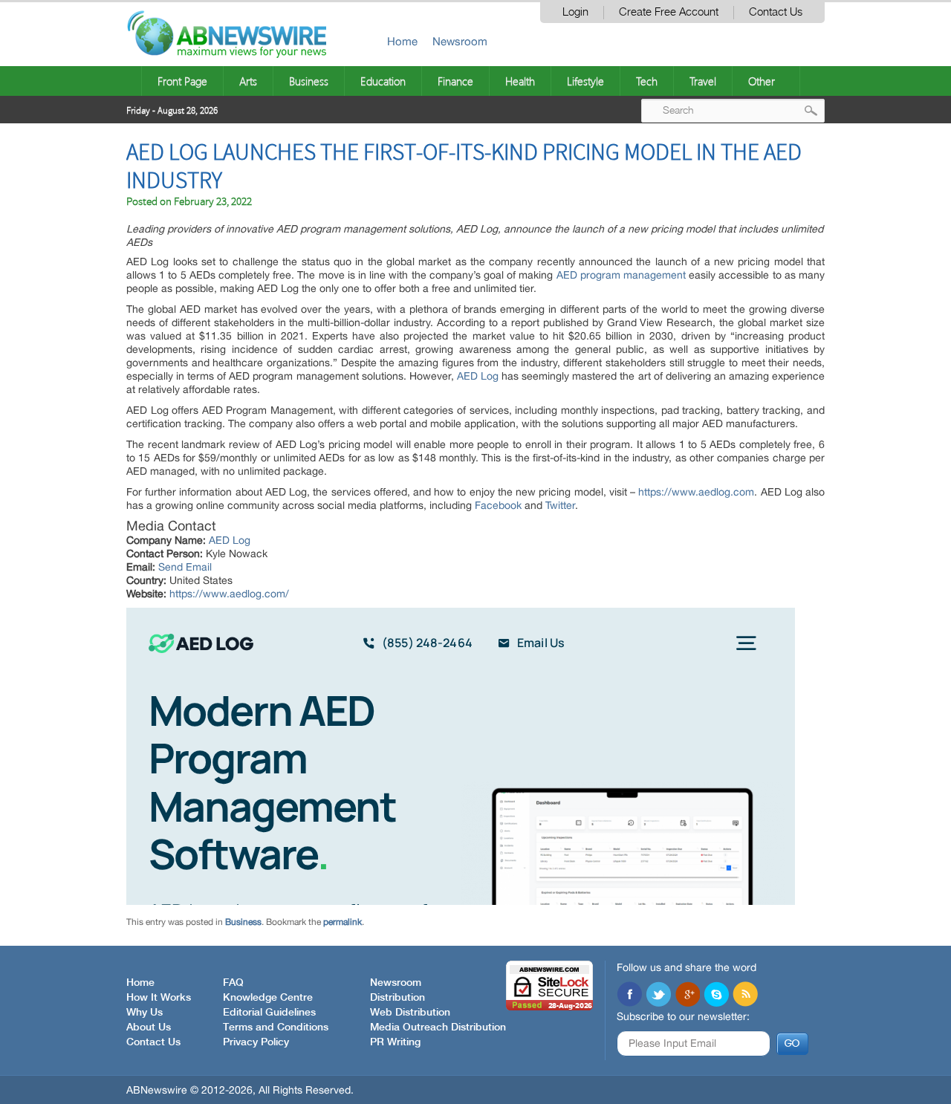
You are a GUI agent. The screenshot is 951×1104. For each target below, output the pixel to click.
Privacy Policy (256, 1042)
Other (761, 81)
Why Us (144, 1012)
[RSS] (745, 995)
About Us (148, 1027)
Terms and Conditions (275, 1027)
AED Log (478, 376)
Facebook (498, 505)
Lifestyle (585, 81)
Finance (455, 81)
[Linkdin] (687, 995)
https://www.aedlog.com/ (229, 594)
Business (308, 81)
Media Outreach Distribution (438, 1027)
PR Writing (395, 1042)
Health (520, 81)
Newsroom (459, 41)
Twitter (560, 505)
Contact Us (775, 12)
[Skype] (716, 995)
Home (402, 41)
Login (575, 12)
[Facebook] (629, 995)
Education (383, 81)
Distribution (397, 998)
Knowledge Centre (268, 998)
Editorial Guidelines (269, 1012)
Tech (647, 81)
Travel (702, 81)
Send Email (185, 567)
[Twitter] (658, 995)
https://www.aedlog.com (696, 492)
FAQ (233, 983)
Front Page (182, 81)
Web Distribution (410, 1012)
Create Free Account (668, 12)
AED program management (621, 275)
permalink (342, 922)
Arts (248, 81)
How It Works (158, 998)
